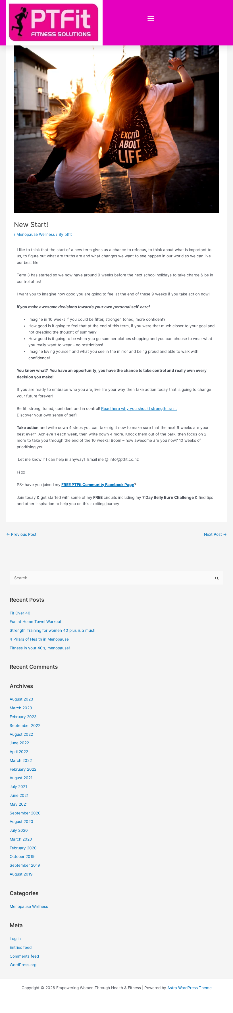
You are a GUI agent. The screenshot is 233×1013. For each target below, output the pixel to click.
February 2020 (23, 848)
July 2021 (18, 786)
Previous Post (21, 534)
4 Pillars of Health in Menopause (39, 639)
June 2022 (19, 743)
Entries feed (21, 947)
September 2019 (25, 865)
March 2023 (21, 708)
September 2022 (25, 725)
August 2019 (21, 874)
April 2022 (19, 751)
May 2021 (19, 804)
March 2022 (21, 760)
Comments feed (24, 956)
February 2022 (23, 769)
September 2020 (25, 813)
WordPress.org (23, 964)
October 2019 (22, 856)
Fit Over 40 (20, 613)
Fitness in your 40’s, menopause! (40, 648)
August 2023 (21, 699)
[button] (150, 18)
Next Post (215, 534)
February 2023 (23, 716)
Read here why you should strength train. (139, 408)
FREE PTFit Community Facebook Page (97, 484)
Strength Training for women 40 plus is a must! (52, 630)
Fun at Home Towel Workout (35, 621)
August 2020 (21, 821)
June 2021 (19, 795)
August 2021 (21, 778)
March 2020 (21, 839)
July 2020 (19, 830)
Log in (15, 938)
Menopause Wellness (35, 234)
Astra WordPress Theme (189, 987)
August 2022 (21, 734)
